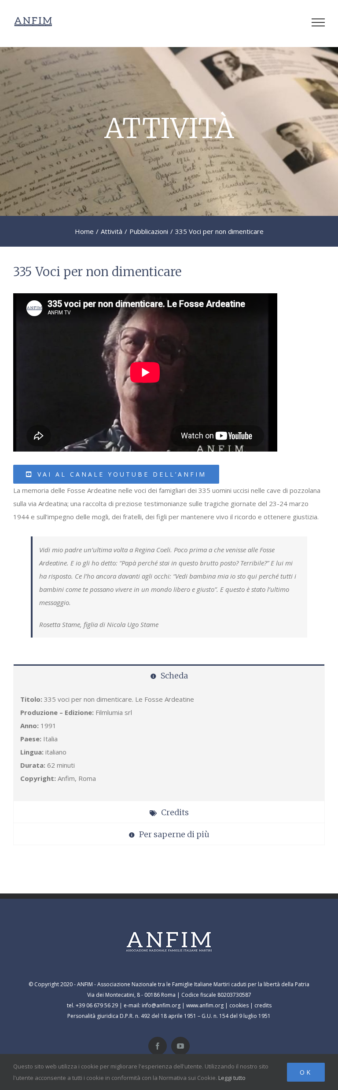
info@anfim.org (161, 1005)
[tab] (169, 675)
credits (263, 1005)
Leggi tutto (232, 1078)
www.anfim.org (205, 1005)
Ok (306, 1072)
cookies (239, 1005)
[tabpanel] (169, 743)
